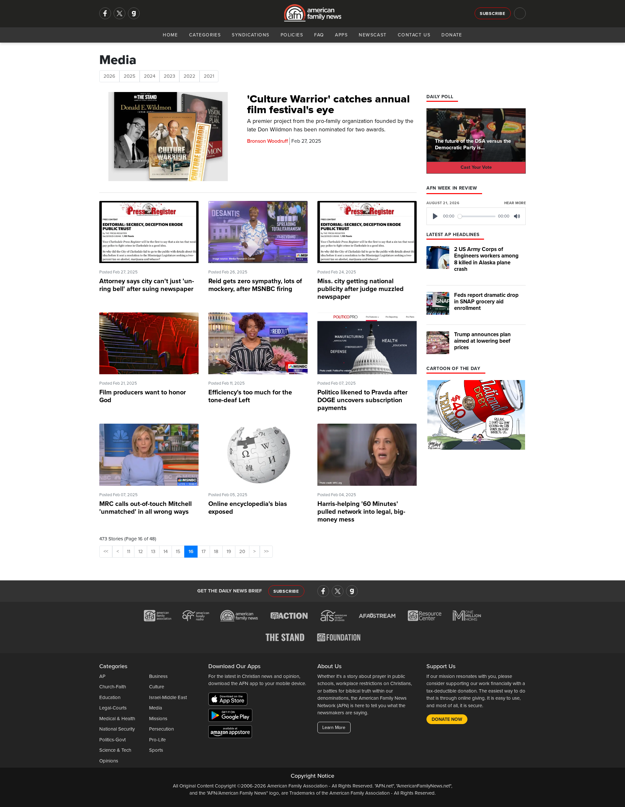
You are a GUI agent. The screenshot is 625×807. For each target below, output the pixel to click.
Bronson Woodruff (267, 141)
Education (109, 697)
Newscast (373, 35)
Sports (156, 750)
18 (216, 551)
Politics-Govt (112, 740)
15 (178, 551)
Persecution (161, 729)
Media (155, 708)
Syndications (250, 35)
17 (203, 551)
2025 (129, 76)
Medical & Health (117, 718)
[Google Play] (232, 716)
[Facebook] (105, 13)
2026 (109, 76)
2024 (149, 76)
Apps (341, 35)
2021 (209, 76)
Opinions (108, 761)
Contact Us (414, 35)
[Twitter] (119, 13)
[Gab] (134, 13)
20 (242, 551)
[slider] (477, 216)
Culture (156, 687)
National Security (117, 729)
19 (229, 551)
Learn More (333, 727)
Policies (292, 35)
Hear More (515, 203)
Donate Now (447, 719)
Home (170, 35)
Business (158, 676)
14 (165, 551)
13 (153, 551)
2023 (169, 76)
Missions (158, 718)
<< (106, 551)
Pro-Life (157, 740)
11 (128, 551)
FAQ (319, 35)
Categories (205, 35)
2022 (189, 76)
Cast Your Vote (476, 167)
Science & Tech (115, 750)
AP (102, 676)
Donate (451, 35)
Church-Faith (112, 687)
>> (266, 551)
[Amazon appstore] (230, 732)
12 (140, 551)
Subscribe (493, 13)
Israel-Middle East (168, 697)
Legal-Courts (113, 708)
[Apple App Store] (229, 700)
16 (190, 551)
